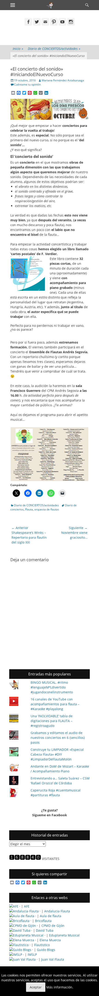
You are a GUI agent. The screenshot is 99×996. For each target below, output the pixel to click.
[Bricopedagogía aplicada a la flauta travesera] (19, 921)
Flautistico (42, 945)
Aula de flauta (50, 916)
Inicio (18, 48)
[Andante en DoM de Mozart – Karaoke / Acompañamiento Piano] (17, 768)
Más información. (59, 987)
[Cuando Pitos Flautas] (49, 5)
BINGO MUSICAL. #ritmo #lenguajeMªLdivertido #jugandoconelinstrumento (52, 687)
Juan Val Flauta (52, 959)
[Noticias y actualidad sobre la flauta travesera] (21, 916)
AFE (26, 906)
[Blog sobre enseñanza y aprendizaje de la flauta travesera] (21, 940)
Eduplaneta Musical (64, 935)
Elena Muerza (50, 940)
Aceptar (36, 987)
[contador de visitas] (25, 859)
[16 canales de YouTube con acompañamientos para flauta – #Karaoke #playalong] (17, 702)
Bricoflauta (43, 921)
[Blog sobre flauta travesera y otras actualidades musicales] (22, 959)
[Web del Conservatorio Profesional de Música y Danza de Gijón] (22, 925)
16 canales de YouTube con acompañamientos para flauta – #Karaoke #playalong (55, 704)
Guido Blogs (46, 950)
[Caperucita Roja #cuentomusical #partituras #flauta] (17, 793)
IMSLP (32, 954)
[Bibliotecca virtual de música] (15, 954)
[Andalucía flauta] (24, 911)
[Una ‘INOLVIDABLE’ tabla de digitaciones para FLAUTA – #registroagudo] (17, 719)
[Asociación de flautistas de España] (13, 906)
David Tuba (44, 930)
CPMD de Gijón (52, 925)
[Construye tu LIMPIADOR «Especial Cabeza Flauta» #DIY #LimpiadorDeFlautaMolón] (17, 752)
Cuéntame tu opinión (27, 84)
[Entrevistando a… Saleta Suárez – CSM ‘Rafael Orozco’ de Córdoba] (17, 781)
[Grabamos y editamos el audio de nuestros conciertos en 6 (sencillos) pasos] (17, 735)
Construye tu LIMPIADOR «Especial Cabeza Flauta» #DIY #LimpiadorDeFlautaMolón (57, 754)
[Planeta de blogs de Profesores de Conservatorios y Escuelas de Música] (20, 950)
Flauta (29, 509)
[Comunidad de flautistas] (19, 945)
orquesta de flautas (46, 509)
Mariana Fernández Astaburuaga (63, 80)
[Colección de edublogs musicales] (26, 935)
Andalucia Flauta (57, 911)
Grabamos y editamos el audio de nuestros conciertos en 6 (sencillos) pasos (58, 738)
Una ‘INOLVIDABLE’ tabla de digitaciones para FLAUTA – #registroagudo (52, 721)
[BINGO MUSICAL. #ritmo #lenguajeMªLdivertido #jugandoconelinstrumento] (17, 685)
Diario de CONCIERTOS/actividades (54, 48)
